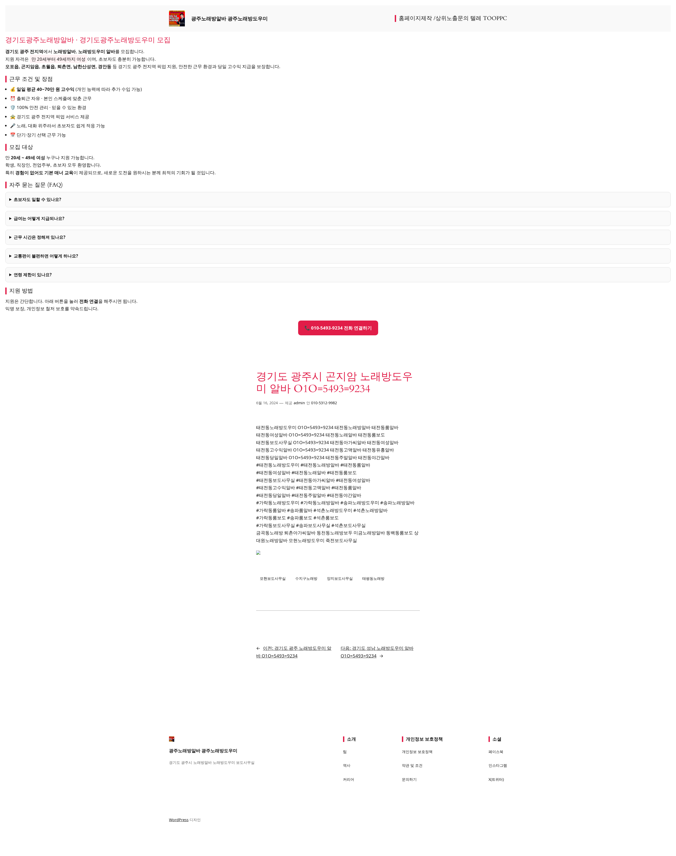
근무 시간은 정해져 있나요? (39, 237)
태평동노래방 (373, 578)
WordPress (179, 819)
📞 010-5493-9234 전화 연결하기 (338, 328)
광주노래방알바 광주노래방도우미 (229, 18)
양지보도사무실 (340, 578)
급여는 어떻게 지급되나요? (39, 218)
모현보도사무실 (273, 578)
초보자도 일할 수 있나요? (37, 199)
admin (299, 402)
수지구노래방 (306, 578)
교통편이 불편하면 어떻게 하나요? (46, 256)
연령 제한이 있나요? (33, 275)
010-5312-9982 (324, 402)
